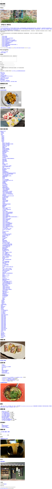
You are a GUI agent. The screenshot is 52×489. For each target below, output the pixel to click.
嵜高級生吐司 (4, 198)
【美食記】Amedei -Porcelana (6, 288)
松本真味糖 (3, 232)
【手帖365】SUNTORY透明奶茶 (6, 218)
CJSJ (3, 230)
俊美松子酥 (3, 170)
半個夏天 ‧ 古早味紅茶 (5, 256)
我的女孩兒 (2, 334)
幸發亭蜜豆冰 (4, 157)
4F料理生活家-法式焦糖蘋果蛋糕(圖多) (7, 419)
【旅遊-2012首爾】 (3, 324)
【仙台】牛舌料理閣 (4, 371)
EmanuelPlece (4, 378)
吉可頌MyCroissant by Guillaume (6, 207)
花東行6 (3, 298)
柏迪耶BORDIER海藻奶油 (5, 270)
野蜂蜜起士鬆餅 (4, 291)
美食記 (2, 134)
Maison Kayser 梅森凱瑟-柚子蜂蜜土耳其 (7, 266)
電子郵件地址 (2, 64)
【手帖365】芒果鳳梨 (5, 46)
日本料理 (3, 139)
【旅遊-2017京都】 (3, 317)
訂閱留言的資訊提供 (4, 426)
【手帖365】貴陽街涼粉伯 (5, 188)
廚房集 (2, 305)
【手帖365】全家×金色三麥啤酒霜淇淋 (7, 212)
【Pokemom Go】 (3, 336)
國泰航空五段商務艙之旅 (5, 370)
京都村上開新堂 (4, 160)
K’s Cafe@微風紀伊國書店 (5, 261)
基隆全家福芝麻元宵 (5, 247)
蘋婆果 (3, 239)
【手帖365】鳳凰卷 (5, 227)
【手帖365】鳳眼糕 (5, 186)
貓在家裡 (2, 3)
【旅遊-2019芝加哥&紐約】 (4, 314)
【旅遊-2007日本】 (3, 329)
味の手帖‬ (2, 308)
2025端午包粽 (3, 365)
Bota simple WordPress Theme (4, 488)
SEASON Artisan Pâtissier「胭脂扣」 (7, 165)
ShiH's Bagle (4, 277)
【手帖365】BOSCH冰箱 (4, 51)
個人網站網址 (2, 66)
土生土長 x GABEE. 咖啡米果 (6, 229)
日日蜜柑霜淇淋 (4, 171)
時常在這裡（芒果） (5, 155)
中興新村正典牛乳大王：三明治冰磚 (7, 191)
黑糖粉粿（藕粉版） (5, 241)
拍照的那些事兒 (3, 306)
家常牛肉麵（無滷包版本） (5, 417)
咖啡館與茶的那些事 (3, 304)
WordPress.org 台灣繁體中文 (5, 427)
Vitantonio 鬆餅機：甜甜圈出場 (6, 415)
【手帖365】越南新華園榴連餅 (6, 45)
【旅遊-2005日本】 (3, 330)
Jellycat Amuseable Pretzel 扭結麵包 (6, 366)
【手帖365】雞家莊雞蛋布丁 (6, 222)
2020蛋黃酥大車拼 (4, 181)
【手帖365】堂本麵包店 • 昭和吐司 (7, 192)
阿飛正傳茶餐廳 (2, 79)
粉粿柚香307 (4, 147)
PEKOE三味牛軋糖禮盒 (5, 179)
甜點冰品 (3, 141)
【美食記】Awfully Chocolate (6, 286)
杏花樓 (3, 267)
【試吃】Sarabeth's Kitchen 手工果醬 (7, 269)
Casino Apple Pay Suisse (5, 377)
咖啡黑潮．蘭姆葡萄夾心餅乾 (6, 166)
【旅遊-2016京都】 (3, 320)
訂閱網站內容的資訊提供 (5, 425)
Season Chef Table (4, 278)
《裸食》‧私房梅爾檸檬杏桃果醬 (6, 259)
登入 (2, 424)
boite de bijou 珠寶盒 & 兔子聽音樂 (6, 268)
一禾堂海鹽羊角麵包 (5, 190)
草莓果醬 (3, 299)
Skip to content (2, 9)
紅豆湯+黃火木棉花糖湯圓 (5, 149)
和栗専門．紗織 (4, 146)
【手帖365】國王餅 (4, 36)
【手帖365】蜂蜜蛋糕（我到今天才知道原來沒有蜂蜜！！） (10, 44)
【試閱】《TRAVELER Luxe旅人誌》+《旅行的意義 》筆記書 (8, 81)
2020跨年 (3, 202)
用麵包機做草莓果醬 (5, 295)
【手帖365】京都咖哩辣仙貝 (5, 43)
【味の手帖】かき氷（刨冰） (6, 242)
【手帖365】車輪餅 (4, 37)
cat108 (7, 26)
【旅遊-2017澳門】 (3, 319)
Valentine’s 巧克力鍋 (5, 290)
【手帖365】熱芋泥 (5, 217)
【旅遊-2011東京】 (3, 326)
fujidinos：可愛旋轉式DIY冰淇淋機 (7, 252)
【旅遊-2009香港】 (3, 327)
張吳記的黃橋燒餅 (4, 161)
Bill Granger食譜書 (4, 237)
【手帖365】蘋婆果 (5, 211)
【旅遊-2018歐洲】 (3, 315)
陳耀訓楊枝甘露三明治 (5, 187)
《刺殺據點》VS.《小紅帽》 (11, 378)
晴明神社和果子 (4, 159)
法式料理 (3, 140)
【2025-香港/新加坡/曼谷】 (4, 310)
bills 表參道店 (4, 210)
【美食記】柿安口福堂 (5, 285)
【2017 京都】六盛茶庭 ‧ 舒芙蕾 (6, 228)
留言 (1, 61)
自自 (2, 369)
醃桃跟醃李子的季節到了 (5, 151)
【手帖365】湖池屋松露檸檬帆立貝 (6, 42)
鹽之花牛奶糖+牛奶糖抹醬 (5, 416)
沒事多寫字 (2, 309)
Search (1, 85)
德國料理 (3, 138)
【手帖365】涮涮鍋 (3, 52)
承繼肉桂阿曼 (4, 199)
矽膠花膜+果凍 (4, 280)
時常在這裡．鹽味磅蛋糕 (5, 148)
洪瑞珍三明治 (4, 272)
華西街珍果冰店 (4, 185)
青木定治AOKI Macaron (5, 276)
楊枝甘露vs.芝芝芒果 (5, 197)
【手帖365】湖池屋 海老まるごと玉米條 (7, 41)
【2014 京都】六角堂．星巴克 (6, 418)
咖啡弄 (3, 260)
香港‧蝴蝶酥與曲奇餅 (5, 249)
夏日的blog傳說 (3, 335)
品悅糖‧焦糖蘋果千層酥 (5, 262)
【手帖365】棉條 (2, 73)
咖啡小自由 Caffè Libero (5, 257)
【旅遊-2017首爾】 (3, 318)
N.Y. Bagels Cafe (4, 296)
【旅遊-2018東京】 (3, 316)
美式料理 (3, 300)
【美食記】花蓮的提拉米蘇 (6, 287)
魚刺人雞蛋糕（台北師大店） (6, 168)
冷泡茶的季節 (4, 251)
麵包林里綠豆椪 (4, 169)
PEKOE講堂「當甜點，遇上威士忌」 (7, 281)
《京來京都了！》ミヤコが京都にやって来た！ (16, 377)
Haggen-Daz (3, 297)
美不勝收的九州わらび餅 (5, 250)
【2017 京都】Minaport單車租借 (6, 420)
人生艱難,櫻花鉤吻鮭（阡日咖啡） (7, 175)
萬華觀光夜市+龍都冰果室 (5, 279)
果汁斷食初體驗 (4, 240)
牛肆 (2, 368)
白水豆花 (3, 178)
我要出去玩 (2, 307)
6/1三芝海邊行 (2, 74)
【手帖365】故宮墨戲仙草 (5, 189)
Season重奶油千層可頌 (5, 196)
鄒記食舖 (3, 364)
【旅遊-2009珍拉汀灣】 (4, 328)
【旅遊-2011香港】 (3, 325)
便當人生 (3, 136)
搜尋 (1, 434)
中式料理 (3, 135)
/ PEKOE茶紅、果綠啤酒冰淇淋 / (6, 209)
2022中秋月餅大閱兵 (5, 156)
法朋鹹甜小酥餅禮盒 (5, 201)
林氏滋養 (3, 177)
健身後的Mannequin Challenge (4, 78)
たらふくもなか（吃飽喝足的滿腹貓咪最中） (8, 158)
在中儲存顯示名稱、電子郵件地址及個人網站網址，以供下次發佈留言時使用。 (12, 67)
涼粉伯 (3, 167)
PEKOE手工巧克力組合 (5, 231)
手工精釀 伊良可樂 (4, 150)
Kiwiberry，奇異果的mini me (6, 246)
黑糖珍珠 (3, 206)
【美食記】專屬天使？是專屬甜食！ (7, 289)
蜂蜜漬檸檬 (3, 236)
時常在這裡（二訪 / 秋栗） (6, 145)
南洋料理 (3, 137)
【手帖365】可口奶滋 (5, 220)
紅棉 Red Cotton (2, 72)
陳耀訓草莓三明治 (4, 176)
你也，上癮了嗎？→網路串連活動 (4, 80)
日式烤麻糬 (3, 238)
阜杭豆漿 (3, 258)
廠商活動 (2, 337)
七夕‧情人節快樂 (4, 271)
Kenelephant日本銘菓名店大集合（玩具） (7, 180)
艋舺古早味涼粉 (4, 248)
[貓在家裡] (18, 22)
